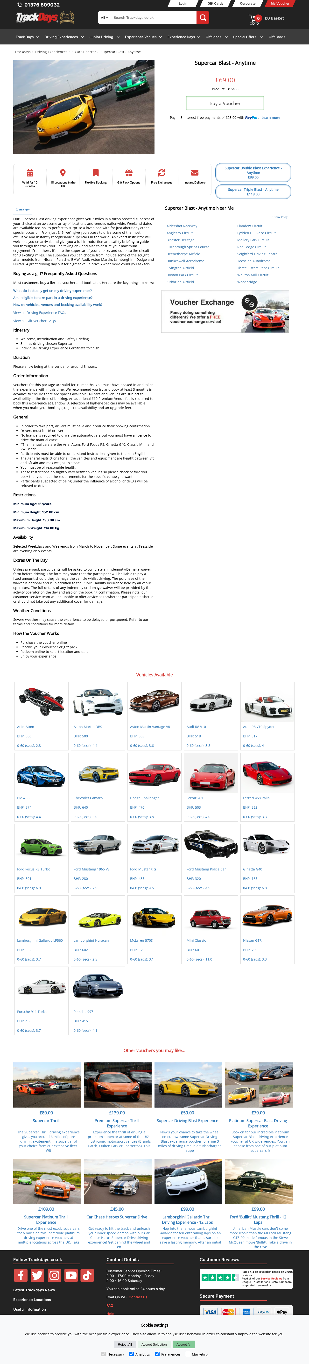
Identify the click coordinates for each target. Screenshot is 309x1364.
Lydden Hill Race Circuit (256, 233)
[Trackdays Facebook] (20, 1281)
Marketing (200, 1354)
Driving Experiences (51, 51)
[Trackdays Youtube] (71, 1281)
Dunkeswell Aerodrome (185, 261)
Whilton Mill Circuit (252, 275)
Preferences (171, 1354)
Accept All (183, 1344)
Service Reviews (271, 1278)
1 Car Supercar (84, 51)
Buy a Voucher (225, 103)
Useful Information (29, 1309)
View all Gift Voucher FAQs (34, 320)
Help (110, 1314)
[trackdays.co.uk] (46, 24)
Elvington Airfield (180, 268)
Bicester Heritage (180, 240)
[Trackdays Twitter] (37, 1281)
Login (183, 3)
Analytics (142, 1354)
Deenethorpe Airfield (183, 254)
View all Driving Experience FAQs (39, 312)
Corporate (248, 3)
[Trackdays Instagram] (54, 1281)
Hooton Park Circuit (182, 275)
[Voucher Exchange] (225, 311)
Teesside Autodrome (254, 261)
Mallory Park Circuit (253, 240)
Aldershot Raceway (182, 226)
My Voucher (280, 3)
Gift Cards (215, 3)
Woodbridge (247, 282)
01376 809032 (42, 5)
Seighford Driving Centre (257, 254)
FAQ (109, 1305)
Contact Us (138, 1297)
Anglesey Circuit (180, 233)
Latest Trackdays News (34, 1290)
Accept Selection (154, 1344)
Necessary (115, 1354)
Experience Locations (32, 1299)
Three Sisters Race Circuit (258, 268)
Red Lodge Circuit (251, 247)
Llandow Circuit (249, 226)
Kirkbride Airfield (180, 282)
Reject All (125, 1344)
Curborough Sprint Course (188, 247)
